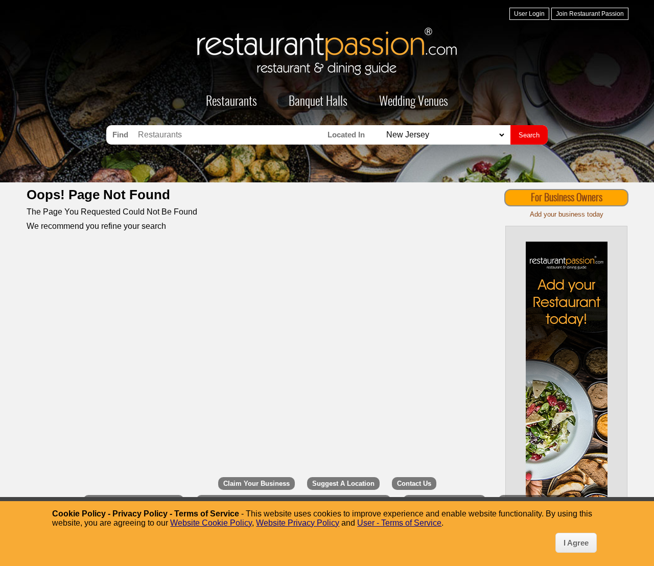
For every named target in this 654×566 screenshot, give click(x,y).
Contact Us (414, 483)
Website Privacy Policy (297, 522)
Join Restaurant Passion (590, 13)
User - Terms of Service (399, 522)
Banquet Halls (318, 102)
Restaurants (231, 102)
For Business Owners (566, 198)
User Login (529, 13)
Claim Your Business (256, 483)
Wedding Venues (413, 102)
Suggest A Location (343, 483)
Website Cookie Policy (211, 522)
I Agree (576, 542)
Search (529, 135)
